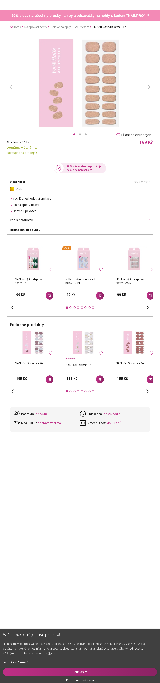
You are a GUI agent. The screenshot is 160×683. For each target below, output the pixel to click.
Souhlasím (80, 672)
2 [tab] (80, 134)
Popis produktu (21, 220)
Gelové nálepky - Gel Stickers (69, 27)
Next (149, 87)
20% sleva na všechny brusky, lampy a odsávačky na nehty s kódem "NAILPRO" (79, 16)
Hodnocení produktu (25, 230)
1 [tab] (74, 134)
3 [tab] (86, 134)
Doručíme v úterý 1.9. (22, 147)
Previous (11, 87)
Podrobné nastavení (80, 680)
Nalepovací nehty (35, 27)
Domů (17, 27)
